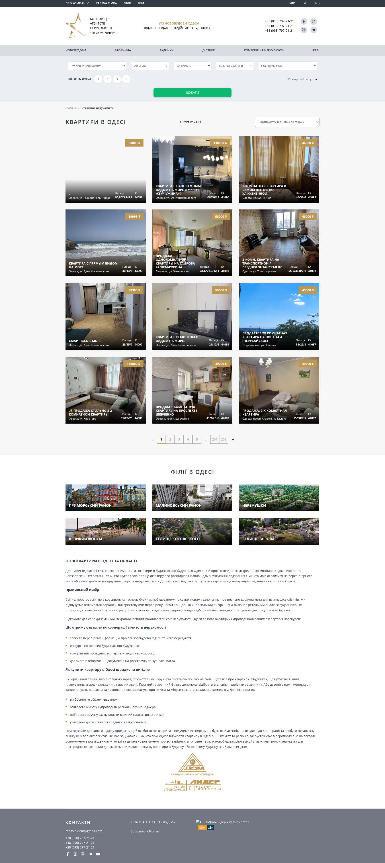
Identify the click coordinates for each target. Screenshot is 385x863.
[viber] (304, 30)
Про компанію (78, 3)
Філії (127, 3)
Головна (71, 108)
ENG (316, 3)
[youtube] (98, 854)
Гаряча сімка (106, 3)
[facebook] (304, 21)
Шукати (192, 92)
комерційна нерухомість (264, 50)
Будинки (167, 50)
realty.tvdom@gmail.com (84, 831)
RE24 (140, 3)
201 (214, 439)
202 (223, 439)
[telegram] (313, 30)
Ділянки (208, 50)
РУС (304, 3)
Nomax (154, 831)
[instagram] (313, 21)
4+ (126, 79)
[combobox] (150, 65)
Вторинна (123, 50)
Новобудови (76, 50)
